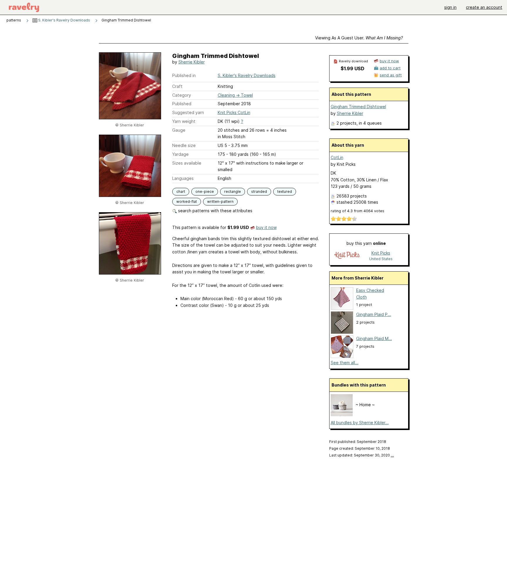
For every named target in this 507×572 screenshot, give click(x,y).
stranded (259, 191)
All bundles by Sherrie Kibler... (360, 422)
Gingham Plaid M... (374, 338)
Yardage (180, 154)
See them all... (345, 362)
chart (180, 191)
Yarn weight (183, 121)
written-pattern (220, 201)
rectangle (232, 191)
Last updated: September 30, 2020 (361, 455)
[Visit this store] (347, 255)
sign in (450, 7)
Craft (177, 86)
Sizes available (186, 162)
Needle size (184, 145)
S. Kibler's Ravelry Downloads (63, 20)
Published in (184, 75)
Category (181, 95)
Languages (183, 178)
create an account (484, 7)
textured (284, 191)
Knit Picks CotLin (234, 112)
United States (381, 259)
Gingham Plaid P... (373, 314)
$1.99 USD (352, 68)
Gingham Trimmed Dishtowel (358, 106)
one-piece (204, 191)
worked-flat (186, 201)
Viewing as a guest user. (359, 37)
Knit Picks (380, 252)
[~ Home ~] (342, 414)
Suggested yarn (188, 112)
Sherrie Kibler (191, 61)
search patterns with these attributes (214, 210)
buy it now (266, 227)
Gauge (178, 130)
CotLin (337, 157)
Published (181, 103)
